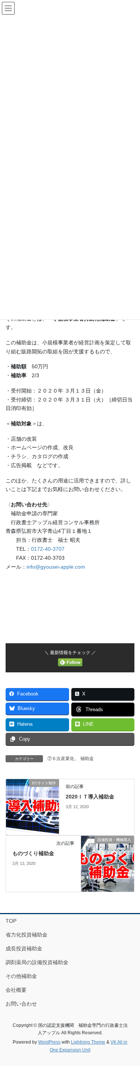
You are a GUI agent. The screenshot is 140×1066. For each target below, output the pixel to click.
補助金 (87, 758)
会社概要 (16, 990)
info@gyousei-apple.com (56, 567)
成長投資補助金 (24, 948)
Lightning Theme (88, 1042)
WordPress (49, 1042)
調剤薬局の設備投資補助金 (37, 962)
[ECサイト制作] (32, 807)
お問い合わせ (21, 1004)
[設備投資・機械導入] (107, 863)
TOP (11, 921)
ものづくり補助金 (33, 853)
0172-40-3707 (48, 549)
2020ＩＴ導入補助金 (90, 797)
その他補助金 (21, 976)
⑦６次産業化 (60, 758)
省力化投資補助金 (26, 935)
